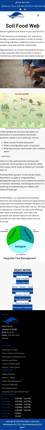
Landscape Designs (10, 350)
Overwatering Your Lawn (22, 291)
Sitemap (5, 338)
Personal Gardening (10, 385)
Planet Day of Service (22, 275)
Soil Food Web (22, 303)
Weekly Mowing (8, 374)
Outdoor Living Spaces (11, 367)
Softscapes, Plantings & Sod (13, 357)
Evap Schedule (22, 279)
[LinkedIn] (25, 9)
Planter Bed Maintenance (12, 381)
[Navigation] (38, 18)
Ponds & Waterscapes (11, 364)
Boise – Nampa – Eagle (22, 287)
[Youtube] (20, 9)
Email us (10, 332)
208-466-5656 (24, 2)
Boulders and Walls (9, 360)
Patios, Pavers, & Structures (13, 353)
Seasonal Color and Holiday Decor (15, 392)
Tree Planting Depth (22, 299)
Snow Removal (22, 283)
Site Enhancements (9, 388)
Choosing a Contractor (22, 307)
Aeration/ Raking (8, 378)
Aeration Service (23, 295)
